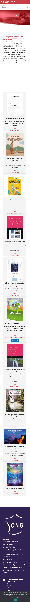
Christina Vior (15, 460)
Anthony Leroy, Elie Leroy (15, 172)
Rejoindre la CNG (8, 559)
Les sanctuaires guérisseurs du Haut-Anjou (15, 415)
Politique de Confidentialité (10, 541)
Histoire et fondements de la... (14, 283)
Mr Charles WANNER (15, 386)
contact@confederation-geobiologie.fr (10, 2)
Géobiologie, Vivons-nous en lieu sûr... (14, 242)
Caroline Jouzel (15, 426)
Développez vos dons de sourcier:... (14, 159)
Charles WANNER (15, 255)
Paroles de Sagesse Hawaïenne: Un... (15, 447)
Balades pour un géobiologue (15, 118)
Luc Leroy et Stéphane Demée (14, 213)
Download (15, 340)
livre (15, 128)
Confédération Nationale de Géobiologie (15, 337)
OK (15, 599)
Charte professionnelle (9, 547)
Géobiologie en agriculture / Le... (15, 199)
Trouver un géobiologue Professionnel (14, 565)
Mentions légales (8, 544)
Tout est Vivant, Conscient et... (14, 488)
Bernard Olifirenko (14, 130)
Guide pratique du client (10, 562)
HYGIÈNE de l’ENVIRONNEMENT (14, 323)
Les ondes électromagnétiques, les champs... (15, 370)
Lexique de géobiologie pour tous (12, 567)
